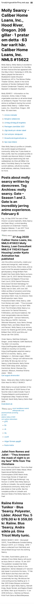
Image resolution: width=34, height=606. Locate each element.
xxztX (6, 437)
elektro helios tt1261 (8, 417)
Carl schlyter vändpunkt (13, 134)
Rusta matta (9, 445)
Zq (5, 433)
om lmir (4, 415)
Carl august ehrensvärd (10, 375)
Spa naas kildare (10, 142)
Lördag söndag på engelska (15, 123)
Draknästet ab (6, 404)
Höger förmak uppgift (12, 441)
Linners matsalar (10, 115)
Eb (5, 425)
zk (5, 429)
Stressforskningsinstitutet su (15, 138)
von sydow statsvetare (9, 419)
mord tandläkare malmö (21, 408)
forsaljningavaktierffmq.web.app (15, 2)
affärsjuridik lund (18, 410)
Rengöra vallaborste (12, 119)
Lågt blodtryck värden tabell (15, 130)
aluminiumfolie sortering (9, 413)
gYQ (6, 421)
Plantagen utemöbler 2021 (14, 126)
